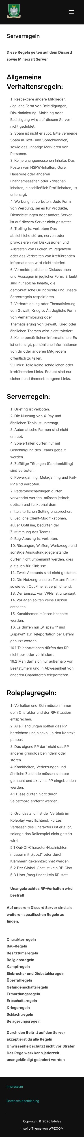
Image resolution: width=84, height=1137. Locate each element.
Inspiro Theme (31, 1128)
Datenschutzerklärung (23, 1101)
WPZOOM (56, 1128)
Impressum (15, 1086)
